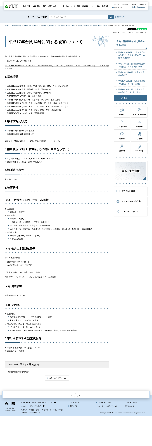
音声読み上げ (118, 7)
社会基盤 (85, 6)
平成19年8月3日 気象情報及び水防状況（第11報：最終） (131, 82)
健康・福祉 (36, 6)
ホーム (7, 25)
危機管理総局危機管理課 (18, 372)
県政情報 (105, 6)
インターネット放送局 (131, 201)
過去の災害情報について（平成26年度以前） (59, 25)
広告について (129, 406)
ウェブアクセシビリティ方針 (107, 406)
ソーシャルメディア (130, 212)
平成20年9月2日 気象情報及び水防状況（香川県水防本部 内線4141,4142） (131, 55)
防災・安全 (26, 6)
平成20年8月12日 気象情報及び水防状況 (131, 73)
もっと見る (123, 98)
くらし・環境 (75, 6)
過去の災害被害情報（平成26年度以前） (92, 25)
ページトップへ (76, 396)
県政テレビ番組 (128, 191)
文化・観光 (64, 6)
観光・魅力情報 (130, 170)
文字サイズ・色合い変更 (121, 4)
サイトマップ (74, 402)
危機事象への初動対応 (32, 25)
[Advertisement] (76, 424)
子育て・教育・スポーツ (51, 6)
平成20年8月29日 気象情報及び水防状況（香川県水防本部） (131, 65)
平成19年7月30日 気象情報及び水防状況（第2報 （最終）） (131, 90)
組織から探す (17, 25)
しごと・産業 (95, 6)
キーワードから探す (37, 17)
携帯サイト (73, 406)
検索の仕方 (120, 17)
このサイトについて (104, 402)
